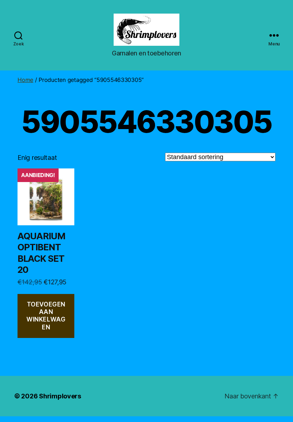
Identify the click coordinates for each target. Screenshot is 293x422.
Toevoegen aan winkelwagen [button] (45, 316)
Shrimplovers (60, 396)
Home (25, 79)
